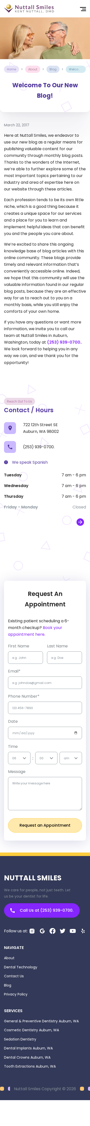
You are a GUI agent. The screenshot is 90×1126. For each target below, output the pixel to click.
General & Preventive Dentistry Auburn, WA (41, 1021)
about (32, 69)
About (9, 957)
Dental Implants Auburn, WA (28, 1048)
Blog (7, 985)
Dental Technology (20, 967)
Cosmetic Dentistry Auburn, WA (31, 1030)
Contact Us (14, 976)
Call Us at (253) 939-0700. (47, 910)
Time (13, 746)
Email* (14, 671)
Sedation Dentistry (20, 1039)
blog (53, 69)
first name (18, 646)
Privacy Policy (16, 994)
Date (13, 721)
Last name (57, 646)
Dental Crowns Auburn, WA (27, 1057)
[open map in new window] (80, 522)
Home (11, 69)
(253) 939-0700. (64, 342)
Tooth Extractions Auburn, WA (30, 1066)
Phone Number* (24, 696)
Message (17, 771)
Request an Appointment (45, 825)
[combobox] (12, 758)
